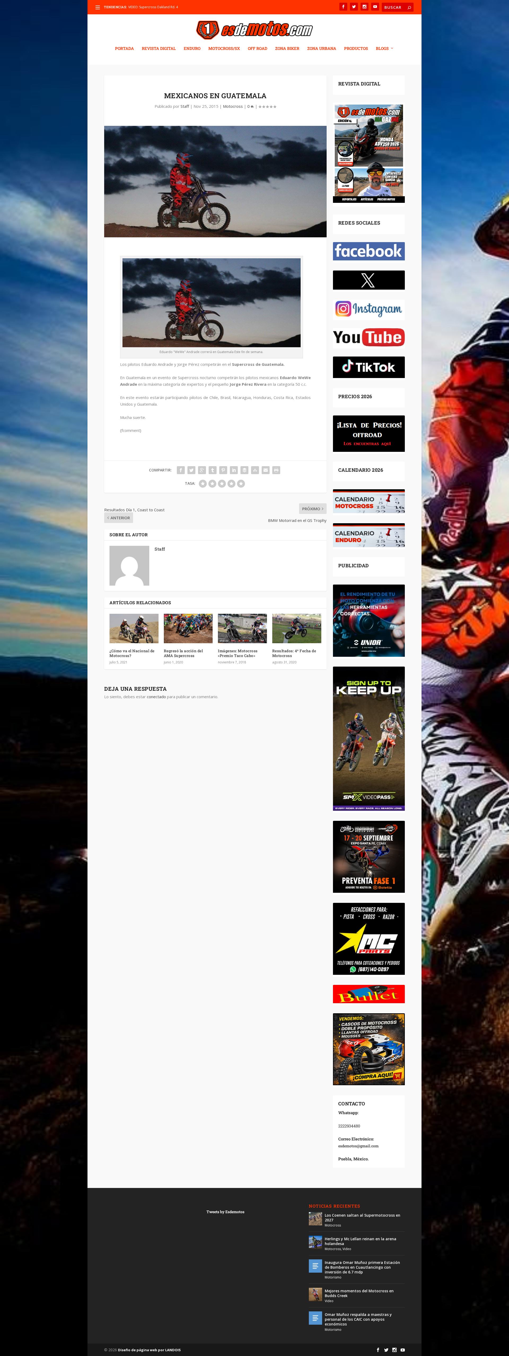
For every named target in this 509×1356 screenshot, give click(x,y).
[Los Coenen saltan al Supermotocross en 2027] (315, 1218)
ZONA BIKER (287, 48)
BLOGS (382, 48)
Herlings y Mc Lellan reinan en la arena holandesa (360, 1241)
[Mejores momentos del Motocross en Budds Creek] (315, 1294)
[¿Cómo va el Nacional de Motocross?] (134, 628)
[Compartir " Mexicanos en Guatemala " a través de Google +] (202, 470)
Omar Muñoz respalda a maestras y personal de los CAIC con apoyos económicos (358, 1319)
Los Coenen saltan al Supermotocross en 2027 (362, 1217)
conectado (156, 696)
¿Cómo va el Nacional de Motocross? (132, 653)
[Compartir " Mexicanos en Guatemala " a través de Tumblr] (212, 470)
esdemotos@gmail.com (358, 1145)
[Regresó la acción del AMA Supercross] (188, 628)
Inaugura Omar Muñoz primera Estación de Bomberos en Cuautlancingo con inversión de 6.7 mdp (362, 1267)
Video (347, 1249)
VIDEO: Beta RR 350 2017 (146, 7)
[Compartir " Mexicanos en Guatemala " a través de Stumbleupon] (255, 470)
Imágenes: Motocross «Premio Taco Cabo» (238, 653)
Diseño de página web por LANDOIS (149, 1350)
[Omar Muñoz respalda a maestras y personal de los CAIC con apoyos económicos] (315, 1318)
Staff (185, 106)
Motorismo (333, 1277)
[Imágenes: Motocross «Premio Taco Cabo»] (242, 628)
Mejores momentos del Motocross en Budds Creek (359, 1293)
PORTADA (124, 48)
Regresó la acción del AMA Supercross (183, 653)
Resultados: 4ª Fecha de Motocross (294, 653)
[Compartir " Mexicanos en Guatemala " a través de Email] (265, 470)
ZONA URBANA (321, 48)
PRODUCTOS (356, 48)
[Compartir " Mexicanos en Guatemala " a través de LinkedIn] (234, 470)
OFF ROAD (257, 48)
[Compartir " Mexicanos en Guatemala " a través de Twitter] (191, 470)
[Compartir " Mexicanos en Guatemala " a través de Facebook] (180, 470)
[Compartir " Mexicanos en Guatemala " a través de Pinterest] (223, 470)
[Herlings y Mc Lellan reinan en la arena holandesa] (315, 1242)
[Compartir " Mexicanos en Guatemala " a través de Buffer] (244, 470)
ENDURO (192, 48)
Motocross (233, 106)
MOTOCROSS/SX (224, 48)
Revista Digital (159, 48)
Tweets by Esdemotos (225, 1211)
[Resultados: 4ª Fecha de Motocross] (296, 628)
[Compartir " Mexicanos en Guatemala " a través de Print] (276, 470)
